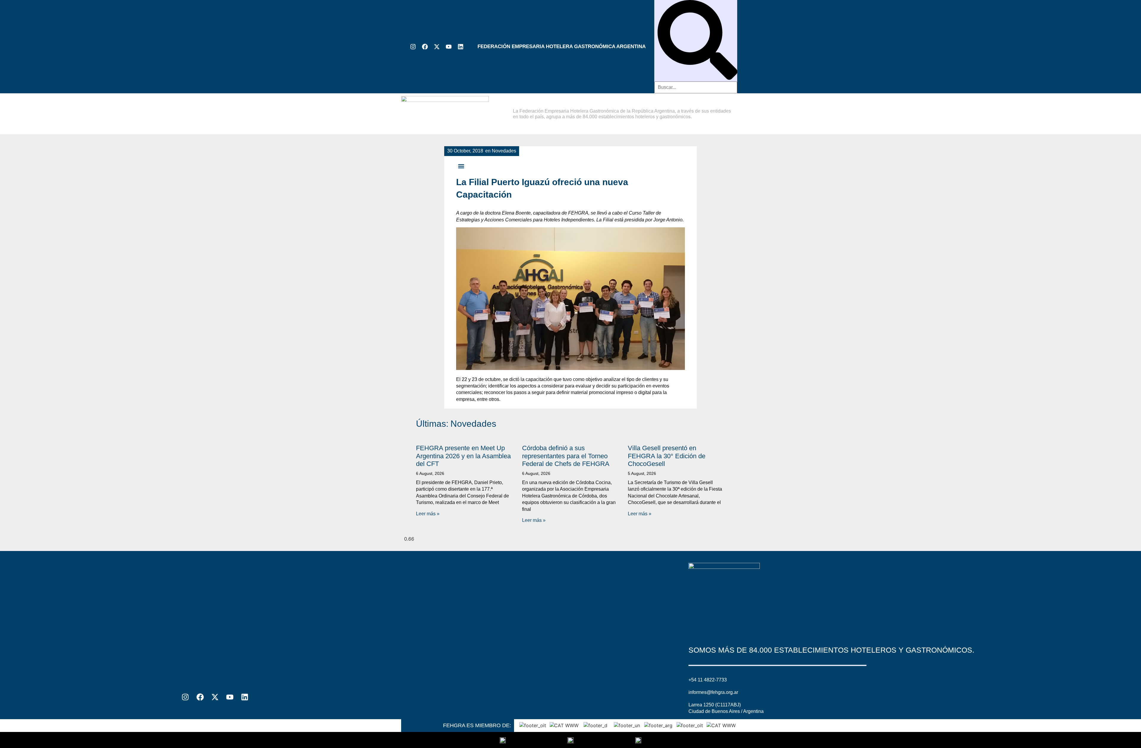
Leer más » (427, 513)
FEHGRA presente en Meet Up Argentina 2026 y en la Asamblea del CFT (463, 455)
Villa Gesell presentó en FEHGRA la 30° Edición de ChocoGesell (666, 455)
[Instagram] (413, 47)
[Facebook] (425, 47)
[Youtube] (449, 47)
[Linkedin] (461, 47)
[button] (461, 166)
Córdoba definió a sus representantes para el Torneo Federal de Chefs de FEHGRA (565, 455)
